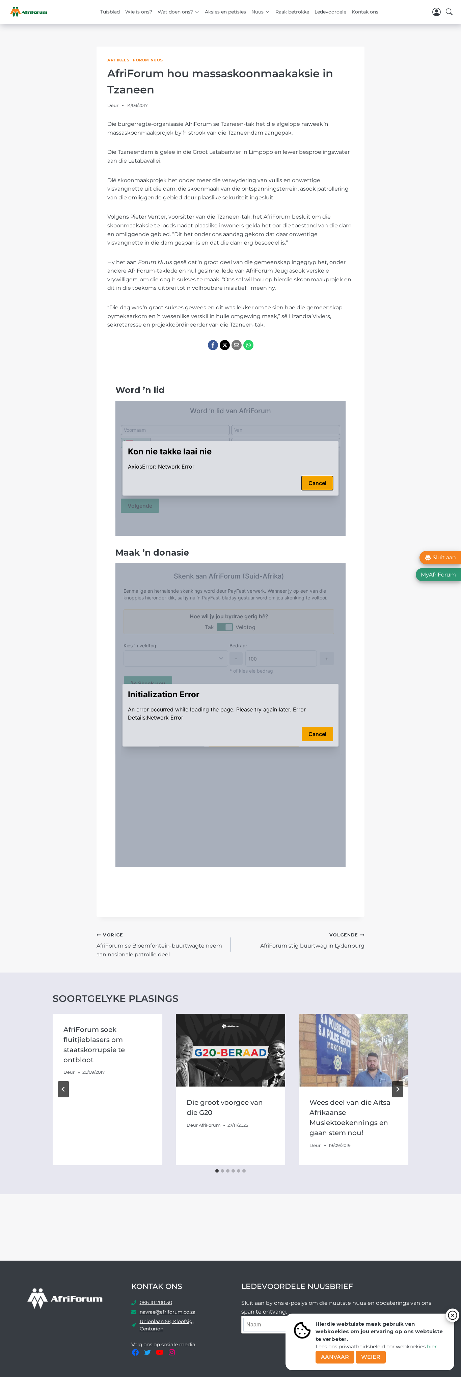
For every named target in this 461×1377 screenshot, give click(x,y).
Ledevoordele (330, 12)
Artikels (118, 60)
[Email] (237, 345)
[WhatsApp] (248, 345)
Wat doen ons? (175, 12)
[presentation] (231, 1050)
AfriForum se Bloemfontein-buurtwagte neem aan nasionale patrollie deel (159, 945)
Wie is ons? (138, 12)
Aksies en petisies (225, 12)
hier (432, 1346)
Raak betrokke (292, 12)
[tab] (217, 1171)
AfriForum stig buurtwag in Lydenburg (312, 940)
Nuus (257, 12)
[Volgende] (397, 1089)
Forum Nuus (148, 60)
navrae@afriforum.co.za (167, 1312)
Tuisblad (110, 12)
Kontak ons (365, 12)
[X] (225, 345)
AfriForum (210, 1125)
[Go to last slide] (63, 1089)
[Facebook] (213, 345)
